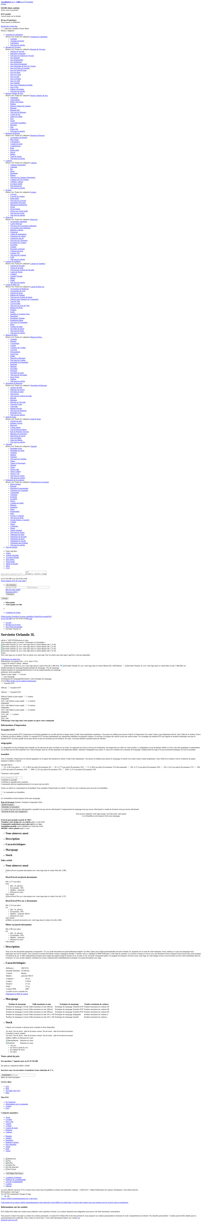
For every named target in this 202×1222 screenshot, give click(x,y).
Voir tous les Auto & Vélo (19, 306)
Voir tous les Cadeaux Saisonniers (22, 177)
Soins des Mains (16, 440)
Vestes (12, 528)
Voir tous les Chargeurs (18, 240)
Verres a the (14, 469)
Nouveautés (10, 562)
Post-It (12, 152)
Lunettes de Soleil (16, 503)
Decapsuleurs (15, 352)
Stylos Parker (15, 209)
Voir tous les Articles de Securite (22, 270)
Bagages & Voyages (13, 47)
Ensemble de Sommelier (19, 362)
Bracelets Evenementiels (19, 488)
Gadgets (13, 247)
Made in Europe (12, 564)
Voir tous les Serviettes (18, 375)
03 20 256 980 (6, 619)
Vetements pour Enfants (19, 543)
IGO (7, 1086)
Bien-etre (13, 425)
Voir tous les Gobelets (18, 459)
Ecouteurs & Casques (18, 243)
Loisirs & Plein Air (13, 285)
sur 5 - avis (12, 2)
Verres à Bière (15, 472)
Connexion (10, 594)
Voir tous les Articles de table (21, 396)
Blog (8, 566)
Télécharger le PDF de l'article (17, 994)
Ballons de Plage (16, 308)
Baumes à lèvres (16, 423)
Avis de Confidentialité (14, 1182)
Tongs (12, 524)
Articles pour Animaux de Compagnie (24, 299)
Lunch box (14, 354)
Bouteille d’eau (16, 413)
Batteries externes (16, 230)
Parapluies (14, 316)
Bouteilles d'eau (16, 448)
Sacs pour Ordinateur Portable (21, 85)
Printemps (14, 173)
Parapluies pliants (16, 320)
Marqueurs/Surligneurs (18, 205)
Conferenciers (15, 146)
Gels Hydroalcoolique (18, 430)
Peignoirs (13, 371)
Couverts (13, 350)
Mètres (12, 278)
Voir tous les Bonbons (18, 411)
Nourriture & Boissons (14, 383)
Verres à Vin (14, 474)
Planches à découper (17, 358)
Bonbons (13, 400)
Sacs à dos (9, 1122)
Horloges (13, 364)
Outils (12, 280)
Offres (8, 553)
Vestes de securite (16, 268)
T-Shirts (13, 522)
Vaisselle (9, 444)
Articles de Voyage (17, 51)
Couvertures (14, 343)
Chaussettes (14, 493)
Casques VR (15, 253)
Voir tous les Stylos (17, 213)
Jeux (12, 119)
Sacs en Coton (15, 75)
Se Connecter (11, 585)
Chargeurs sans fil (16, 238)
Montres (13, 505)
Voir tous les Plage (17, 331)
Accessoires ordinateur (18, 222)
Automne (13, 167)
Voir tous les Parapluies (18, 322)
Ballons (13, 104)
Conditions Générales (14, 1177)
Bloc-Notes (14, 140)
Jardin (12, 312)
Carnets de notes (16, 144)
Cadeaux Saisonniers (18, 165)
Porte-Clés (14, 129)
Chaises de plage (16, 327)
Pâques (13, 175)
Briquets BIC (15, 110)
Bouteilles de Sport (17, 451)
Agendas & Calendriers (14, 35)
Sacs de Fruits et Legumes (20, 68)
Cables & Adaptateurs (18, 234)
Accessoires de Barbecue (19, 289)
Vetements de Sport (17, 539)
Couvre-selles (15, 303)
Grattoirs (13, 274)
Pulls (12, 514)
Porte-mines (14, 198)
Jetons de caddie (16, 117)
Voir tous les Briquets (18, 112)
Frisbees (13, 310)
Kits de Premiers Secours (19, 432)
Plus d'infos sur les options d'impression (21, 681)
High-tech (9, 217)
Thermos (13, 457)
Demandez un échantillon (10, 807)
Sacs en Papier (15, 79)
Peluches (13, 125)
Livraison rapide (16, 184)
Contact (8, 1106)
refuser (3, 1220)
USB (12, 257)
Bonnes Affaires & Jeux (14, 93)
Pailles (12, 356)
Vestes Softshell (16, 530)
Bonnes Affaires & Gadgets (20, 106)
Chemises (13, 495)
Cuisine (13, 345)
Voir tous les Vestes (17, 532)
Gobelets (13, 453)
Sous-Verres (14, 377)
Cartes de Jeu (15, 114)
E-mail (29, 619)
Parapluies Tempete (17, 318)
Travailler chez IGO (13, 1091)
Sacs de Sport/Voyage (18, 70)
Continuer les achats (13, 613)
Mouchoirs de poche (17, 436)
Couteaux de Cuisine (18, 348)
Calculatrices (15, 142)
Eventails (13, 499)
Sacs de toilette (15, 438)
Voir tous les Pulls (16, 518)
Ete (11, 169)
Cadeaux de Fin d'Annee (19, 180)
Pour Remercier (16, 186)
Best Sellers (35, 616)
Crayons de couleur (17, 196)
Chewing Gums (16, 404)
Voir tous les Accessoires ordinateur (23, 226)
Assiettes (13, 339)
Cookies (9, 1184)
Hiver (12, 171)
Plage (12, 324)
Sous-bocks (14, 394)
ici (79, 1218)
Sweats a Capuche (17, 516)
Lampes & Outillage (13, 261)
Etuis (12, 148)
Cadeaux (9, 161)
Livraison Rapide (12, 557)
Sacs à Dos (14, 87)
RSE (7, 1089)
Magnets (13, 366)
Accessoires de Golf (17, 291)
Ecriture (8, 190)
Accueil (8, 623)
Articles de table (16, 388)
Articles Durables (12, 555)
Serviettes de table (17, 392)
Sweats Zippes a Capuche (19, 520)
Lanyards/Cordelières (18, 123)
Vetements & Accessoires (15, 480)
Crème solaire (15, 427)
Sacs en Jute (14, 77)
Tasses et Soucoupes (17, 463)
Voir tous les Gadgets (18, 255)
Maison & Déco (11, 335)
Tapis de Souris (16, 156)
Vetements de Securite (18, 537)
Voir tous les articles (17, 45)
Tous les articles (11, 547)
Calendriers (14, 43)
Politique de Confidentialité (16, 1180)
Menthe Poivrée (16, 409)
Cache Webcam (16, 224)
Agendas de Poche (17, 41)
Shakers (13, 455)
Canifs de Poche (16, 272)
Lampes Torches (16, 276)
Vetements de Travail (18, 541)
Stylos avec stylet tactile (19, 211)
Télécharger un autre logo (10, 659)
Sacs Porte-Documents (18, 64)
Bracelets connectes (17, 249)
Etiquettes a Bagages (18, 54)
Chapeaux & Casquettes (19, 490)
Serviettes (13, 369)
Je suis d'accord (11, 1220)
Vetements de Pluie (17, 535)
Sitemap (9, 1186)
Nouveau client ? (12, 592)
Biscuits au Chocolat (17, 402)
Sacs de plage (15, 72)
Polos (12, 509)
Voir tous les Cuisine (17, 360)
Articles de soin (16, 421)
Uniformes (14, 526)
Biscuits (13, 398)
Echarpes (13, 497)
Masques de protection (18, 434)
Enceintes (13, 245)
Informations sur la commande (17, 1104)
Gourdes (9, 1119)
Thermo (13, 465)
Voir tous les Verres (17, 476)
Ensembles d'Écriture (18, 203)
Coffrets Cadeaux (16, 182)
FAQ (8, 568)
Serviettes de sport (17, 373)
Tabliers (13, 379)
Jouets (12, 121)
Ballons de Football (17, 295)
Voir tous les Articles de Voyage (22, 56)
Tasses (12, 461)
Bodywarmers (15, 484)
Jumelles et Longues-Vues (20, 314)
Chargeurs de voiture (18, 236)
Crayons (13, 194)
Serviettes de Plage (17, 329)
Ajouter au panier (7, 804)
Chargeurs (14, 232)
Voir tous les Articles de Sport (21, 297)
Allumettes (14, 98)
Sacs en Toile (15, 81)
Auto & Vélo (15, 301)
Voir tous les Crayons (18, 201)
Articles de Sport (16, 293)
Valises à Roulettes (17, 89)
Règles (12, 154)
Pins (11, 127)
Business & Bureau (13, 133)
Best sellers (10, 560)
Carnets (8, 1124)
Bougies (13, 341)
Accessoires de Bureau (18, 138)
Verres (12, 467)
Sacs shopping (11, 1144)
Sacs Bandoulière (16, 60)
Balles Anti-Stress (16, 102)
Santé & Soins (11, 417)
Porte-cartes (14, 150)
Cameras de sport (16, 251)
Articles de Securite (17, 266)
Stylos (12, 207)
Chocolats (14, 406)
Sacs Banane (15, 58)
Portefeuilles (14, 511)
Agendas (13, 39)
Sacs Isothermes (16, 62)
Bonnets (13, 486)
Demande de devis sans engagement (14, 811)
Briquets (13, 108)
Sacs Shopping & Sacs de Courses (23, 66)
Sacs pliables (15, 83)
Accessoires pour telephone (20, 228)
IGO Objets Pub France (15, 1173)
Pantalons (13, 507)
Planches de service (17, 390)
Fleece (12, 501)
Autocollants (15, 100)
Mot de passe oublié (13, 590)
